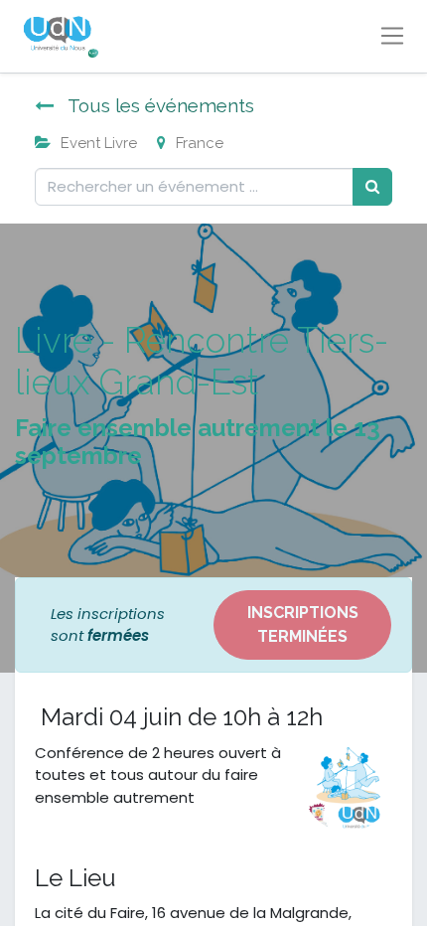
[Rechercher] (372, 187)
